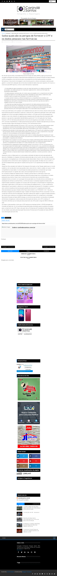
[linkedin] (28, 552)
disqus (28, 251)
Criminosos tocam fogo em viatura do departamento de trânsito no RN (31, 530)
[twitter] (21, 552)
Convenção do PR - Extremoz (31, 512)
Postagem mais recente (8, 247)
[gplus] (5, 1)
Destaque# (8, 217)
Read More (19, 550)
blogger (10, 251)
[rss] (12, 1)
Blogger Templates (27, 571)
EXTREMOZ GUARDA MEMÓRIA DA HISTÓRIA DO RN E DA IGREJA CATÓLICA (31, 525)
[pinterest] (7, 1)
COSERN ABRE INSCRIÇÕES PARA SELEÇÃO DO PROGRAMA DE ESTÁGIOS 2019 (31, 508)
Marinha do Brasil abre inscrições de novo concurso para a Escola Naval (31, 519)
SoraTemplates (10, 571)
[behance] (50, 574)
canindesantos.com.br (24, 498)
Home (3, 33)
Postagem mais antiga (48, 247)
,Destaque (19, 41)
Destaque (8, 33)
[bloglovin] (9, 1)
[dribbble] (45, 574)
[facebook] (2, 1)
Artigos (20, 504)
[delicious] (54, 574)
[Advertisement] (28, 347)
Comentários (36, 504)
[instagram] (14, 1)
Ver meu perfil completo (23, 500)
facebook (46, 251)
